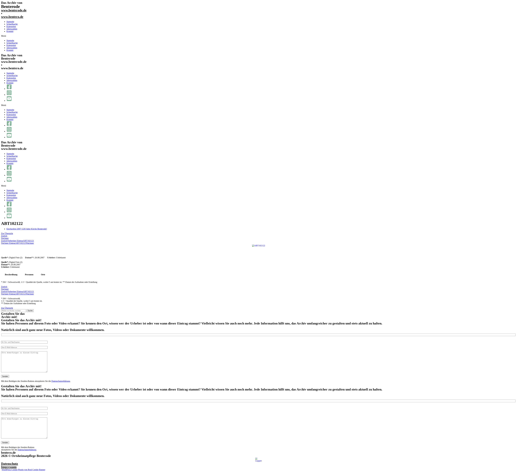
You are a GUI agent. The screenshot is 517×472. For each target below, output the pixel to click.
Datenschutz (9, 463)
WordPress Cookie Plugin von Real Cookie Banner (23, 469)
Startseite (10, 21)
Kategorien (11, 26)
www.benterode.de (14, 10)
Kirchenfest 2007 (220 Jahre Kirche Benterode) (26, 229)
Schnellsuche (12, 24)
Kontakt (9, 31)
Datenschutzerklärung (60, 381)
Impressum (9, 467)
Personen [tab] (29, 274)
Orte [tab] (43, 274)
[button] (258, 36)
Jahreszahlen (11, 29)
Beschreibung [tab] (11, 274)
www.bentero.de (12, 16)
